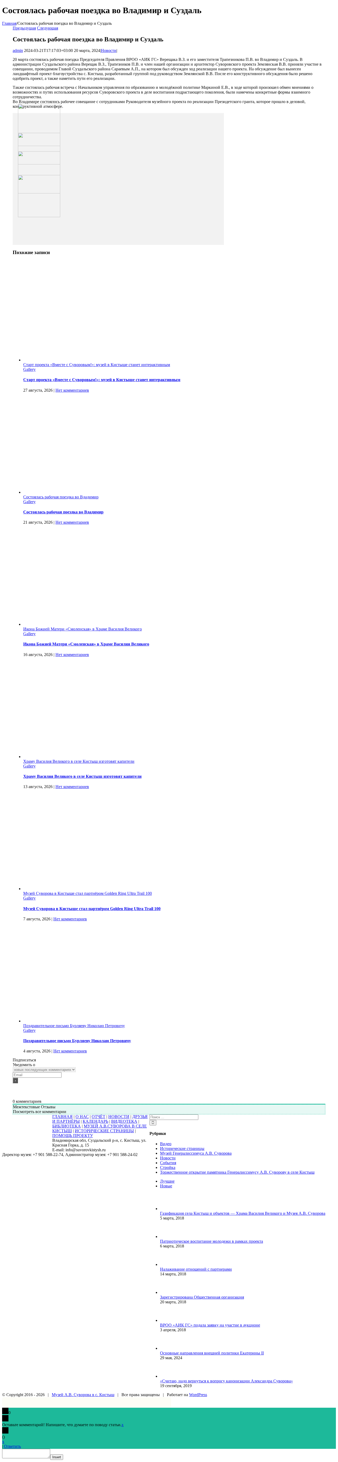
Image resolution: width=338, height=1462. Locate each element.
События (168, 1162)
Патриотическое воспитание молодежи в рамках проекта (211, 1241)
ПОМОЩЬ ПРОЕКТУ (72, 1135)
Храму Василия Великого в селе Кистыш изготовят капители (78, 761)
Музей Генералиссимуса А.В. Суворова (196, 1153)
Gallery (29, 369)
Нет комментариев (72, 390)
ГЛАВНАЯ (62, 1116)
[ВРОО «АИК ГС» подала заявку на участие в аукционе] (168, 1320)
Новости (108, 50)
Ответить (12, 1446)
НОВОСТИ (118, 1116)
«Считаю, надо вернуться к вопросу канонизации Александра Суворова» (226, 1381)
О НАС (82, 1116)
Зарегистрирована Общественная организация (202, 1297)
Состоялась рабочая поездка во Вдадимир (60, 497)
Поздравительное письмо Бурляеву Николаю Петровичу (74, 1025)
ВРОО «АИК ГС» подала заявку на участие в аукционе (210, 1325)
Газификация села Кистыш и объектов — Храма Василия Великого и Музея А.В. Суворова (242, 1213)
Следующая (47, 28)
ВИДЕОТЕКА (124, 1121)
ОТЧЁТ (98, 1116)
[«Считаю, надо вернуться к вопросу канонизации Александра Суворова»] (168, 1376)
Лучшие (167, 1181)
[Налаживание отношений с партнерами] (168, 1264)
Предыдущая (24, 28)
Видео (165, 1144)
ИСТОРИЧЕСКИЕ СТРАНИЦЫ (104, 1131)
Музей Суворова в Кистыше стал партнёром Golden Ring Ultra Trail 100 (87, 893)
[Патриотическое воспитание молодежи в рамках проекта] (168, 1236)
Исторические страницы (182, 1148)
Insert (56, 1457)
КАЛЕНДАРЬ (95, 1121)
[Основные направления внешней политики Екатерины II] (168, 1348)
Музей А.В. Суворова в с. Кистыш (83, 1394)
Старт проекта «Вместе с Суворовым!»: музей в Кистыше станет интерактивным (96, 364)
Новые (166, 1186)
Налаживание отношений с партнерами (196, 1269)
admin (18, 50)
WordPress (198, 1394)
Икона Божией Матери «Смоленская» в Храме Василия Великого (82, 629)
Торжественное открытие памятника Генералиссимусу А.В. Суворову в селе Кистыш (237, 1172)
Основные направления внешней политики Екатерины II (212, 1353)
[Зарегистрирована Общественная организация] (168, 1292)
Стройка (167, 1167)
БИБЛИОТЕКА (66, 1126)
